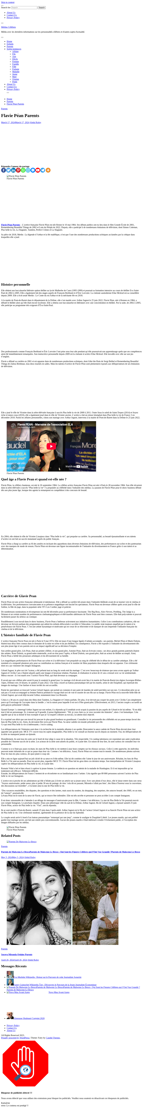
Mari (14, 76)
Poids (14, 82)
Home (9, 41)
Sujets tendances (14, 49)
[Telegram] (42, 170)
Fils (14, 54)
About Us (11, 12)
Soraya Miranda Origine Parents (16, 954)
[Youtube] (37, 170)
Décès (15, 59)
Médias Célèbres (8, 27)
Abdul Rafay (35, 122)
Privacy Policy (13, 17)
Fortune (15, 69)
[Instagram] (28, 170)
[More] (48, 170)
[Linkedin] (13, 170)
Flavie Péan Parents (10, 225)
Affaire (15, 51)
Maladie (15, 71)
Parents (10, 46)
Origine (15, 79)
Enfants (10, 44)
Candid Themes (53, 1038)
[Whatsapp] (23, 170)
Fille (14, 66)
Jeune (14, 74)
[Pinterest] (18, 170)
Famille (15, 64)
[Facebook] (3, 170)
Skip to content (7, 2)
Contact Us (12, 15)
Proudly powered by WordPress (15, 1038)
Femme (15, 61)
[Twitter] (8, 170)
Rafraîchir (5, 1103)
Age (14, 56)
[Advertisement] (71, 144)
